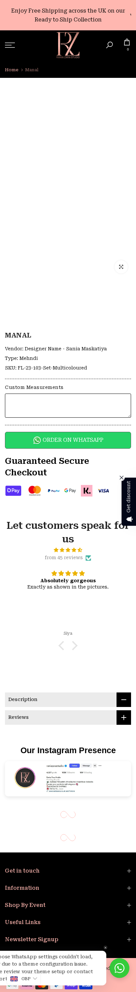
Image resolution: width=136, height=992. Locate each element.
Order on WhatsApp (72, 440)
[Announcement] (68, 15)
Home (11, 70)
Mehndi (28, 358)
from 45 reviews (64, 557)
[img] (68, 550)
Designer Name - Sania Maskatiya (66, 348)
